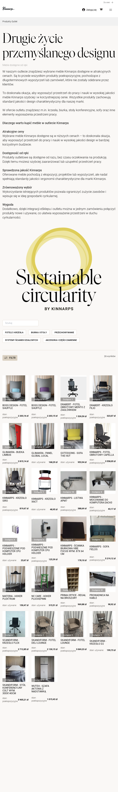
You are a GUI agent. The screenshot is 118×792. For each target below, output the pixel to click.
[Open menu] (110, 10)
